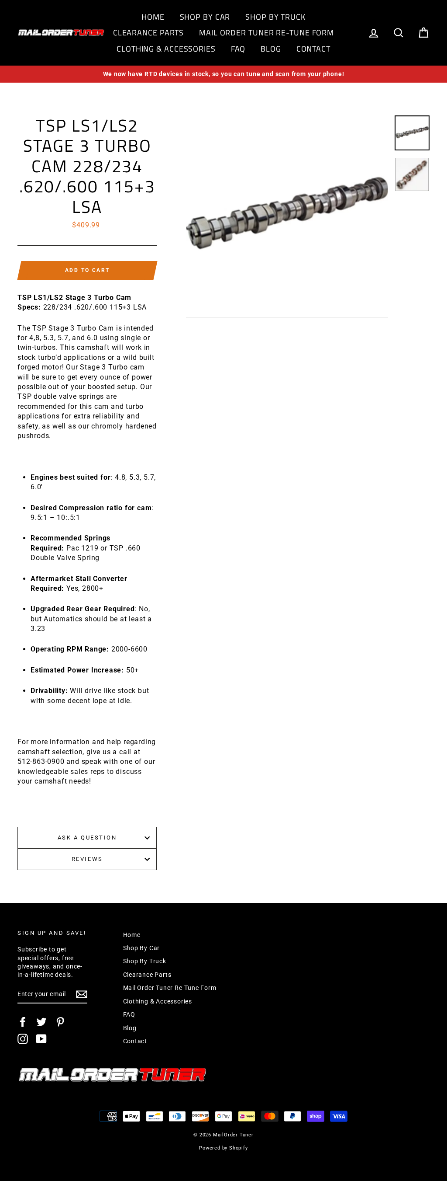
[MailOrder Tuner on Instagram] (22, 1039)
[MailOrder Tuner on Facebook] (22, 1022)
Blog (271, 49)
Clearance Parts (148, 32)
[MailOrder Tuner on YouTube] (41, 1039)
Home (153, 17)
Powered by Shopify (223, 1148)
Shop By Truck (275, 17)
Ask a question (87, 837)
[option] (223, 74)
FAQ (238, 49)
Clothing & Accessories (166, 49)
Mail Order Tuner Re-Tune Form (266, 32)
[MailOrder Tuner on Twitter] (41, 1022)
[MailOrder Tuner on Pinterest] (60, 1022)
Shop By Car (205, 17)
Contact (313, 49)
